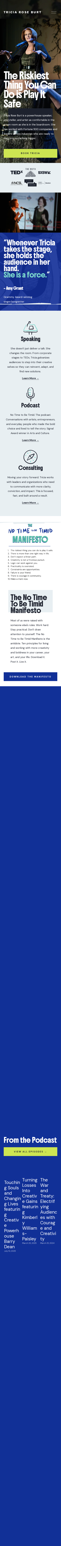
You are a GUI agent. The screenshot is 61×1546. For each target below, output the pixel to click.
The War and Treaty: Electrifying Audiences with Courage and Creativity (48, 1209)
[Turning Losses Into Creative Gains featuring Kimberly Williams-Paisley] (30, 1168)
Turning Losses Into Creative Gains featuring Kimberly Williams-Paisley (30, 1209)
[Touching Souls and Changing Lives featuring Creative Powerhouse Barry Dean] (12, 1170)
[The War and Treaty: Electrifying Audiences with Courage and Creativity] (48, 1168)
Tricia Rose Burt (23, 12)
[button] (52, 1159)
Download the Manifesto (30, 676)
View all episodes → (30, 1151)
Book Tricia (30, 153)
